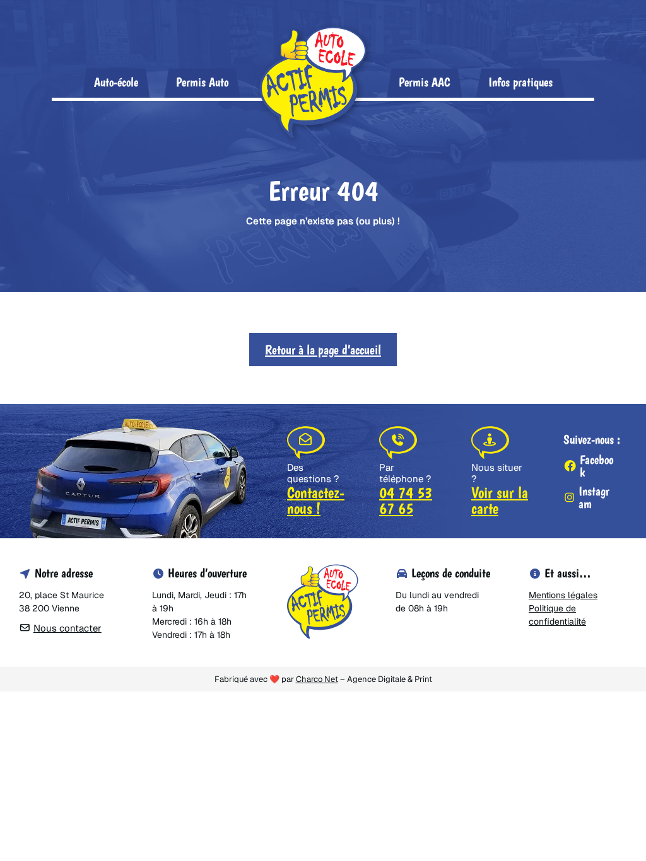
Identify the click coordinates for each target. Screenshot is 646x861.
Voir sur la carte (499, 500)
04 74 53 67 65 (405, 500)
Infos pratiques (520, 82)
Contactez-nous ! (315, 500)
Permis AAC (424, 82)
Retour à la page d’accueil (323, 349)
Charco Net (317, 679)
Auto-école (116, 82)
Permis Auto (202, 82)
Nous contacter (67, 628)
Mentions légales (563, 595)
